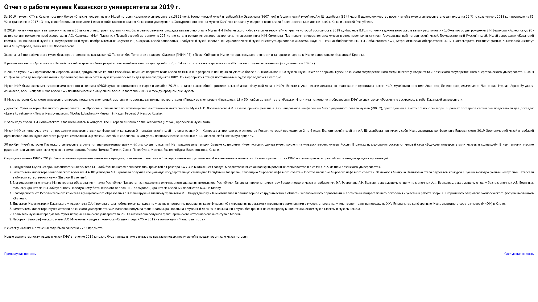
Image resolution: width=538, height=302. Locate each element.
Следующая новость (519, 253)
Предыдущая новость (20, 253)
